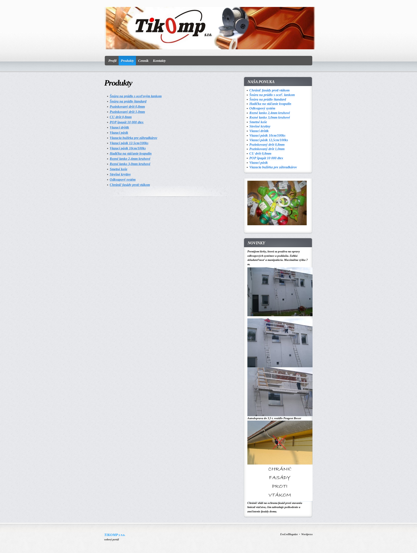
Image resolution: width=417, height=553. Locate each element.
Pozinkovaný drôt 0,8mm (127, 106)
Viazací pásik (119, 132)
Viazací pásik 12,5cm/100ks (129, 143)
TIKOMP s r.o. (114, 535)
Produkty (127, 61)
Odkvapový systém (123, 179)
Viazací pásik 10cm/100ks (128, 148)
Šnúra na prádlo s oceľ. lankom (272, 95)
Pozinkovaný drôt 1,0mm (127, 112)
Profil (112, 61)
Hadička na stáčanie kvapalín (131, 153)
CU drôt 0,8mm (121, 117)
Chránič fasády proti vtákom (130, 185)
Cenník (143, 61)
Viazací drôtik (119, 127)
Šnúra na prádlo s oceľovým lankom (136, 96)
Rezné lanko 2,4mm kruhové (130, 159)
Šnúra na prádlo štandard (128, 101)
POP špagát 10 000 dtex (127, 122)
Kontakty (159, 61)
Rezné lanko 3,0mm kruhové (130, 164)
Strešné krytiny (120, 174)
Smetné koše (118, 169)
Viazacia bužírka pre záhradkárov (133, 138)
